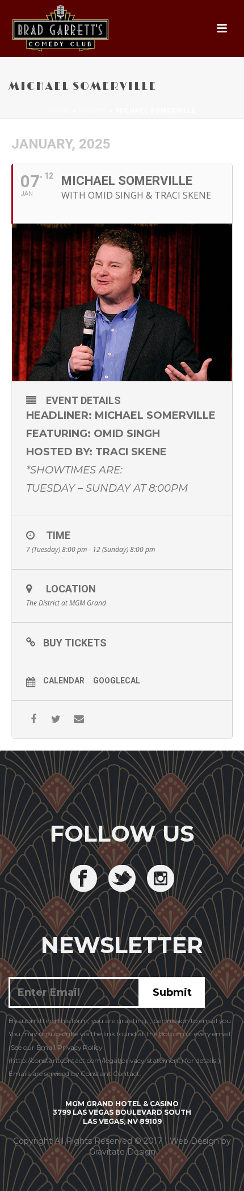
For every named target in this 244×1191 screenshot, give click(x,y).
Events (93, 110)
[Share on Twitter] (56, 720)
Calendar (64, 680)
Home (59, 110)
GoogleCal (116, 680)
